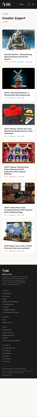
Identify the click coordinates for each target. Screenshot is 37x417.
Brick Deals (5, 296)
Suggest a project (9, 309)
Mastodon (7, 359)
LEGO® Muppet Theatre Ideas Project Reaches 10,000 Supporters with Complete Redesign (16, 170)
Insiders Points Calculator (10, 301)
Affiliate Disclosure (8, 335)
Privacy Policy (6, 330)
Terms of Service (7, 332)
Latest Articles (6, 293)
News (6, 97)
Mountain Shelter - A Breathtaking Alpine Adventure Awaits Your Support (18, 56)
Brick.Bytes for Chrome (11, 312)
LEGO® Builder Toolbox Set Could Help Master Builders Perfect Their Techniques (18, 131)
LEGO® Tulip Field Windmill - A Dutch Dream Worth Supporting (17, 94)
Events (4, 299)
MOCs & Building (10, 62)
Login (4, 319)
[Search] (29, 4)
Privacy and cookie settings (11, 340)
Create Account (7, 322)
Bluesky (6, 356)
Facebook (7, 350)
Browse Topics (9, 304)
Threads (6, 361)
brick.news (20, 62)
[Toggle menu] (33, 4)
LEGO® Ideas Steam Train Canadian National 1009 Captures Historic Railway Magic (18, 209)
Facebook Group (9, 348)
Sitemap (4, 338)
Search (6, 307)
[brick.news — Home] (7, 4)
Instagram (7, 353)
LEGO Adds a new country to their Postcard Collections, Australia (18, 247)
